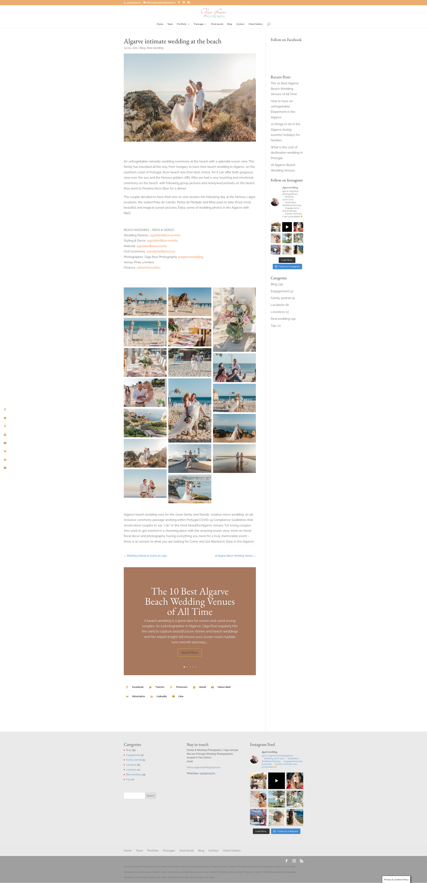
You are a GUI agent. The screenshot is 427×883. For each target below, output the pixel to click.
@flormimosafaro (148, 267)
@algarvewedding (190, 257)
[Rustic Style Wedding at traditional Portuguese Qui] (287, 249)
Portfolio (181, 24)
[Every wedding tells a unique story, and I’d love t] (298, 249)
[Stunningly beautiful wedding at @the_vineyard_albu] (287, 227)
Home (160, 24)
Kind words (217, 24)
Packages (199, 24)
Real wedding (155, 47)
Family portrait (281, 298)
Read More (189, 652)
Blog (229, 24)
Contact (240, 24)
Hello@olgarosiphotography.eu (203, 767)
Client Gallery (256, 24)
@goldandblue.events (165, 235)
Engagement (280, 291)
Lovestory (278, 312)
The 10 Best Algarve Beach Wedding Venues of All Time (190, 601)
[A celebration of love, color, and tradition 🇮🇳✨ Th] (275, 249)
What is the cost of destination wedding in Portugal (287, 152)
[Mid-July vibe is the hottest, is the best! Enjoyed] (298, 238)
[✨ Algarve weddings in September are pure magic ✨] (275, 238)
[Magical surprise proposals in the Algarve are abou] (275, 227)
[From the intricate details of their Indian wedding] (298, 227)
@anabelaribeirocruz (160, 251)
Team (170, 24)
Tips (274, 325)
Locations (278, 305)
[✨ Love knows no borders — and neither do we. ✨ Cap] (287, 238)
